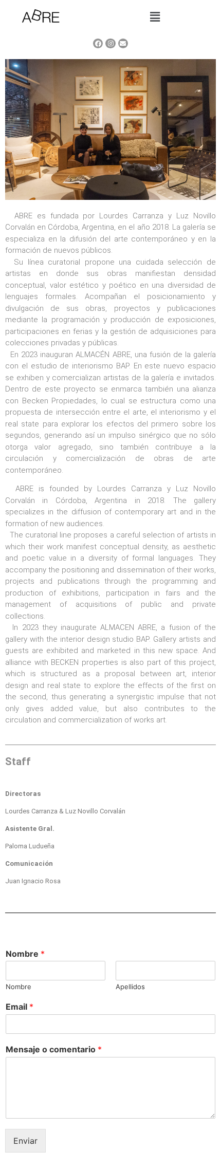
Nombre (25, 954)
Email (19, 1006)
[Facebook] (98, 43)
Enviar (25, 1141)
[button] (154, 16)
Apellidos (130, 986)
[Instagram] (110, 43)
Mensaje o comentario (54, 1049)
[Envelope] (123, 43)
